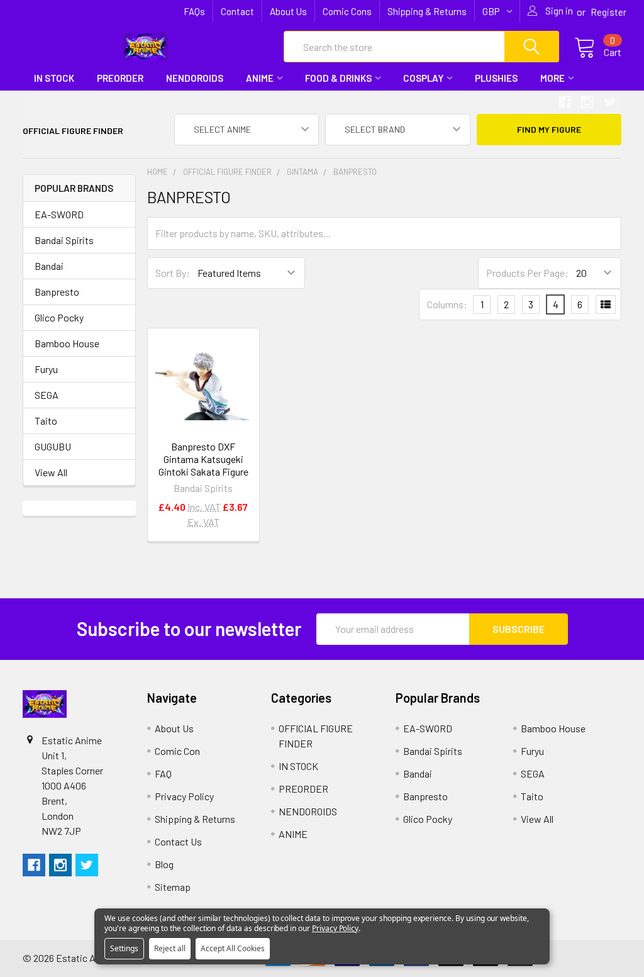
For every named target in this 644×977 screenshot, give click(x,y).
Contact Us (178, 841)
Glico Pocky (59, 317)
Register (608, 12)
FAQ (163, 773)
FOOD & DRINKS (338, 78)
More (552, 78)
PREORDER (120, 78)
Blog (164, 864)
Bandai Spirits (64, 240)
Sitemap (173, 887)
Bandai (49, 266)
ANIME (260, 78)
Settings (124, 948)
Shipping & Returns (427, 11)
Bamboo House (67, 343)
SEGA (46, 395)
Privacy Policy (184, 796)
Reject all (170, 948)
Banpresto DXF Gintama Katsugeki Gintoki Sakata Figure (203, 458)
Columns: (447, 304)
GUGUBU (53, 446)
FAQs (194, 11)
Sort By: (172, 273)
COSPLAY (423, 78)
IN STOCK (54, 78)
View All (51, 472)
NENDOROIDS (194, 78)
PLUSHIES (496, 78)
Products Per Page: (527, 273)
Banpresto (57, 292)
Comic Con (177, 751)
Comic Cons (347, 11)
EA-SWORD (59, 214)
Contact (237, 11)
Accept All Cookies (233, 948)
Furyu (46, 369)
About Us (288, 11)
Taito (46, 421)
